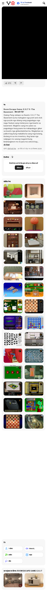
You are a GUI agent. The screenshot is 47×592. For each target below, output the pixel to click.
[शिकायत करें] (21, 83)
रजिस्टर (19, 168)
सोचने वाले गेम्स (11, 149)
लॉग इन (28, 168)
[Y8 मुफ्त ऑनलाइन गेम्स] (11, 3)
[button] (7, 144)
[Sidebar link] (3, 3)
